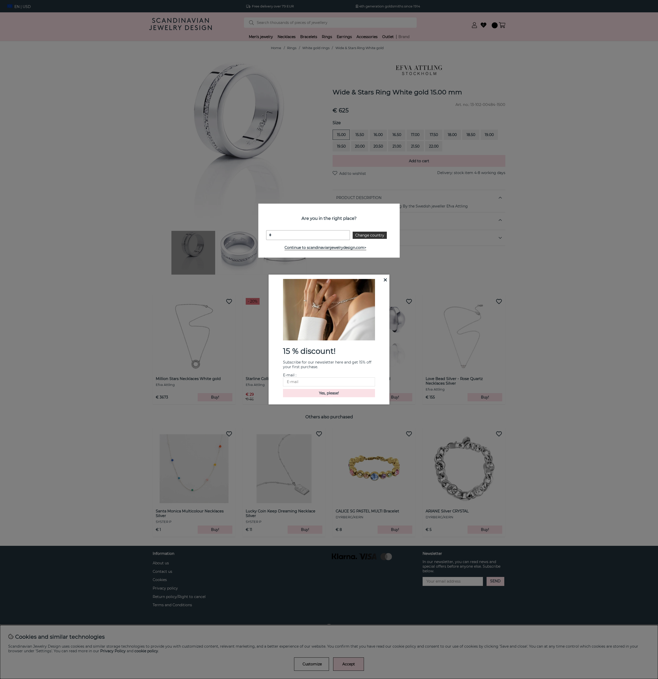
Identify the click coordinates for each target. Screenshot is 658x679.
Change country (369, 235)
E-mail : (289, 375)
